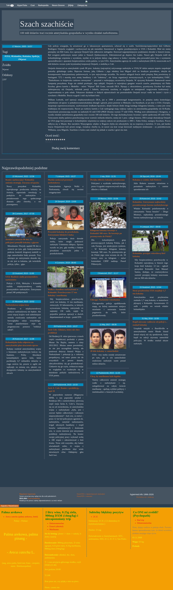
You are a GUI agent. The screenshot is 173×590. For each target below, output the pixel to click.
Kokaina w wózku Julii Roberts (147, 180)
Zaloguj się (82, 5)
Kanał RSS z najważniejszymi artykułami (91, 494)
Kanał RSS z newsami (84, 496)
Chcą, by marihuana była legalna (105, 376)
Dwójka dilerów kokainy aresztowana (107, 180)
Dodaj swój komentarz (66, 148)
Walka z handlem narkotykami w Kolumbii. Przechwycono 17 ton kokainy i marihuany (63, 292)
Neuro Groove (58, 5)
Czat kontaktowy (34, 498)
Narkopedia (43, 5)
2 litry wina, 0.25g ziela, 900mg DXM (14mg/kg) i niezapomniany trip (61, 516)
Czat (33, 5)
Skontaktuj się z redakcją (145, 497)
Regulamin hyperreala (27, 494)
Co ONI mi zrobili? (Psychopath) (145, 514)
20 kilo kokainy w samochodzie (104, 351)
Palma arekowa (11, 512)
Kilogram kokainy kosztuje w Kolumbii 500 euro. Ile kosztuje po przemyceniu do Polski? (106, 233)
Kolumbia (16, 56)
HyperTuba (22, 5)
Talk (9, 5)
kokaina (27, 56)
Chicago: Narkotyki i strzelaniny (105, 300)
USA (8, 56)
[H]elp (70, 5)
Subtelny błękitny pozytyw (106, 512)
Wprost (22, 59)
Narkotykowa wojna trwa (17, 305)
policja (36, 56)
